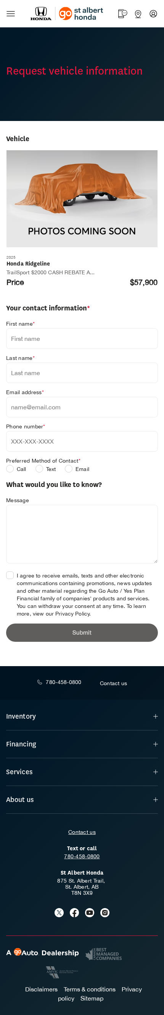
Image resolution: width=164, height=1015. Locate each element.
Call (21, 469)
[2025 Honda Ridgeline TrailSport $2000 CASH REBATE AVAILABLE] (82, 198)
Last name (20, 358)
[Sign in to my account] (153, 13)
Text (51, 469)
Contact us (82, 832)
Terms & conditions (90, 989)
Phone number (25, 426)
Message (17, 500)
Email (82, 469)
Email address (25, 392)
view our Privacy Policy (61, 614)
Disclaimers (41, 989)
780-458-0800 (82, 856)
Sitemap (91, 998)
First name (20, 324)
